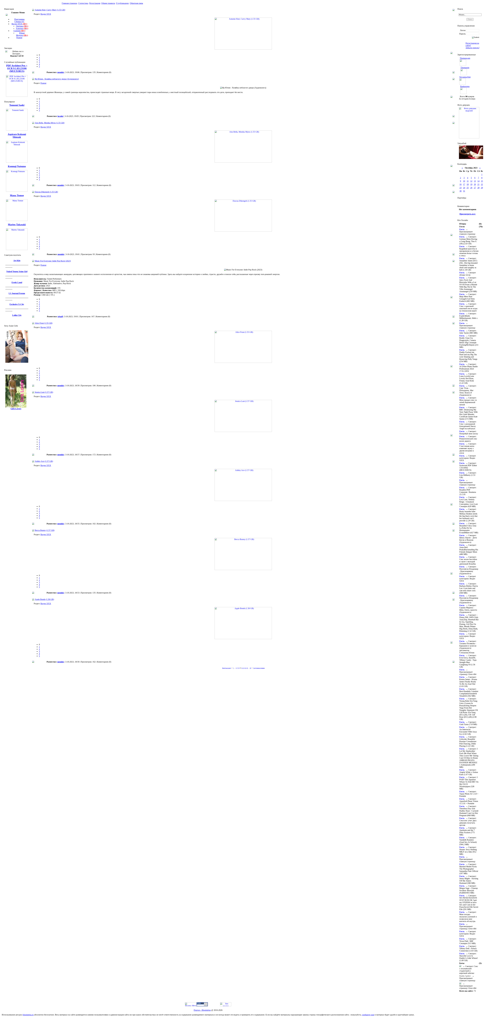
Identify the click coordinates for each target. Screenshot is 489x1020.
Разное (19, 38)
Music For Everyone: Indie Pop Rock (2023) (53, 261)
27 (475, 188)
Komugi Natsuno (17, 166)
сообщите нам (368, 1015)
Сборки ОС (19, 21)
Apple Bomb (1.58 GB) (44, 599)
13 (245, 668)
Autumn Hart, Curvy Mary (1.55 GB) (50, 10)
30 (460, 191)
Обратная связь (136, 3)
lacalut (60, 116)
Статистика (83, 3)
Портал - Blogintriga (202, 1010)
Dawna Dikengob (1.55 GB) (46, 192)
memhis (60, 72)
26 (471, 188)
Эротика (22, 26)
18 (250, 668)
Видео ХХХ (19, 24)
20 (475, 184)
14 (247, 668)
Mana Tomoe (17, 195)
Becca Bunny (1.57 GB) (45, 530)
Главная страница (69, 3)
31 (464, 191)
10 (464, 181)
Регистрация (94, 3)
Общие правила (108, 3)
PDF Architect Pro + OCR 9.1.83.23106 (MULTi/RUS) (16, 68)
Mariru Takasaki (17, 224)
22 (482, 184)
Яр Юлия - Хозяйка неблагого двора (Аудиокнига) (57, 79)
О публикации (122, 3)
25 (468, 188)
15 (482, 181)
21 (478, 184)
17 (464, 184)
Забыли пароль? (472, 48)
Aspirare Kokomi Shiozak (17, 135)
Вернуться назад (226, 668)
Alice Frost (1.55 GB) (43, 323)
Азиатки (22, 28)
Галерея (19, 31)
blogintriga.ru (28, 1015)
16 (460, 184)
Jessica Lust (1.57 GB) (44, 392)
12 (243, 668)
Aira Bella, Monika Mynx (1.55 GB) (49, 123)
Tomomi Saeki (16, 105)
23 (460, 188)
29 (482, 188)
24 (464, 188)
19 (471, 184)
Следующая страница (259, 668)
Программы (19, 19)
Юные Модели (22, 34)
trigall (60, 316)
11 (242, 668)
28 (478, 188)
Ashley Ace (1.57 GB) (44, 461)
